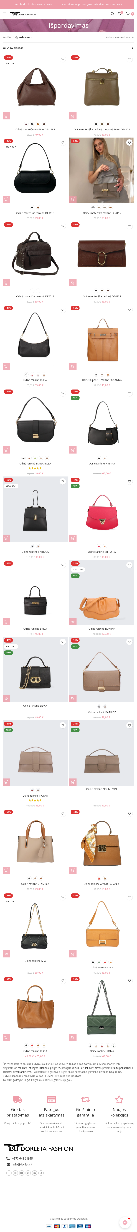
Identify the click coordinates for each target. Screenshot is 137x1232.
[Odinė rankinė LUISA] (35, 337)
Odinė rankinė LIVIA (102, 967)
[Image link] (38, 1147)
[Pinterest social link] (28, 1173)
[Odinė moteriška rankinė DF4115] (101, 170)
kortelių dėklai (80, 1068)
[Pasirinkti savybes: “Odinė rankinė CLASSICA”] (6, 870)
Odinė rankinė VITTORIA (102, 551)
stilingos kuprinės (39, 1068)
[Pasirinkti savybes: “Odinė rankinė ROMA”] (73, 1037)
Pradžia (7, 37)
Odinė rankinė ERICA (35, 628)
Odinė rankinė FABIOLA (35, 551)
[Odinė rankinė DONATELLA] (35, 421)
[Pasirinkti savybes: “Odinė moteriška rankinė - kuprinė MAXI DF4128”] (73, 115)
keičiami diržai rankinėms (17, 1071)
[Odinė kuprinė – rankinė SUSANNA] (101, 337)
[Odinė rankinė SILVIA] (35, 669)
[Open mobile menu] (4, 13)
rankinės (22, 1068)
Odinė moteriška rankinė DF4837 (102, 296)
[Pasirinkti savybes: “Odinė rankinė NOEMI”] (6, 782)
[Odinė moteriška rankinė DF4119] (35, 170)
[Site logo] (23, 13)
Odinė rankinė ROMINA (101, 628)
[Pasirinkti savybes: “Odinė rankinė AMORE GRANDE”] (73, 870)
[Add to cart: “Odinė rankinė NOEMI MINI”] (73, 782)
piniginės (55, 1068)
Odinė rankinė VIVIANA (102, 463)
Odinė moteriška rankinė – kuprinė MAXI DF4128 (102, 129)
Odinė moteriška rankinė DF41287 (35, 129)
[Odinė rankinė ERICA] (35, 592)
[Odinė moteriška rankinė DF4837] (101, 253)
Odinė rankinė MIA (35, 960)
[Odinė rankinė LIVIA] (101, 924)
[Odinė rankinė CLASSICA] (35, 841)
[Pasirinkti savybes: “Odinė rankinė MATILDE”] (73, 698)
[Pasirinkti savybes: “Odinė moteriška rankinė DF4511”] (6, 282)
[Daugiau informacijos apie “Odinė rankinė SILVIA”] (6, 698)
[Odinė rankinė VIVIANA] (101, 421)
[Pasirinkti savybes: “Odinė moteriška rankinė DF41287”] (6, 115)
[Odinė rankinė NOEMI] (35, 753)
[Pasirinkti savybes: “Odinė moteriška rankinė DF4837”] (73, 282)
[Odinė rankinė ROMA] (101, 1008)
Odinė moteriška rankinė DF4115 (102, 213)
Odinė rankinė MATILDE (102, 712)
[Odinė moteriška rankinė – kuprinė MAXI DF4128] (101, 86)
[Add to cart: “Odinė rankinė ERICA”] (6, 621)
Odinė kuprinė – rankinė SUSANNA (102, 380)
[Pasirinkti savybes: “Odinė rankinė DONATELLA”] (6, 450)
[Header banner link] (68, 4)
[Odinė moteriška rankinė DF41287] (35, 86)
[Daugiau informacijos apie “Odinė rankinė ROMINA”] (73, 621)
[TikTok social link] (41, 1173)
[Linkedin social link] (34, 1173)
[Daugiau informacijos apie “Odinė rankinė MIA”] (6, 953)
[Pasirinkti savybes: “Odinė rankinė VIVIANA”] (73, 450)
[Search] (112, 13)
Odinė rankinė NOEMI (35, 795)
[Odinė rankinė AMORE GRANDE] (101, 841)
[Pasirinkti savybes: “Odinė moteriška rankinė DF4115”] (73, 199)
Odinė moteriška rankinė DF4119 (35, 213)
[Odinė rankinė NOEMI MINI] (101, 753)
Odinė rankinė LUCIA (35, 1051)
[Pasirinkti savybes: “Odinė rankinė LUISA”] (6, 366)
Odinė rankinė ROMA (102, 1051)
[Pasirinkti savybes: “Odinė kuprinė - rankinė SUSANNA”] (73, 366)
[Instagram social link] (15, 1173)
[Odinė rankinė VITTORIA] (101, 509)
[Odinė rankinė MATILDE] (101, 669)
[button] (125, 1222)
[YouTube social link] (21, 1173)
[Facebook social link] (9, 1173)
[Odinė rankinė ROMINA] (101, 592)
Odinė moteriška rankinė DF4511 (35, 296)
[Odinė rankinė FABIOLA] (35, 509)
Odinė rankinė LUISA (35, 380)
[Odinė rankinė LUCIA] (35, 1008)
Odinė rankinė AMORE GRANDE (102, 884)
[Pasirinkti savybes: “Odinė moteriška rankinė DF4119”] (6, 199)
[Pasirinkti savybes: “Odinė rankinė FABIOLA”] (6, 538)
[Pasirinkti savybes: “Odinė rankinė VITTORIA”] (73, 538)
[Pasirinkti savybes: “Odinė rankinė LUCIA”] (6, 1037)
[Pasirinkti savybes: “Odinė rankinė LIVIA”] (73, 953)
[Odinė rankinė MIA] (35, 924)
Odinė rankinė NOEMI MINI (102, 789)
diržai (98, 1068)
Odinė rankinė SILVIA (35, 705)
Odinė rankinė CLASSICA (35, 884)
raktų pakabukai (122, 1068)
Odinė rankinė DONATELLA (35, 463)
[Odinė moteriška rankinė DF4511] (35, 253)
